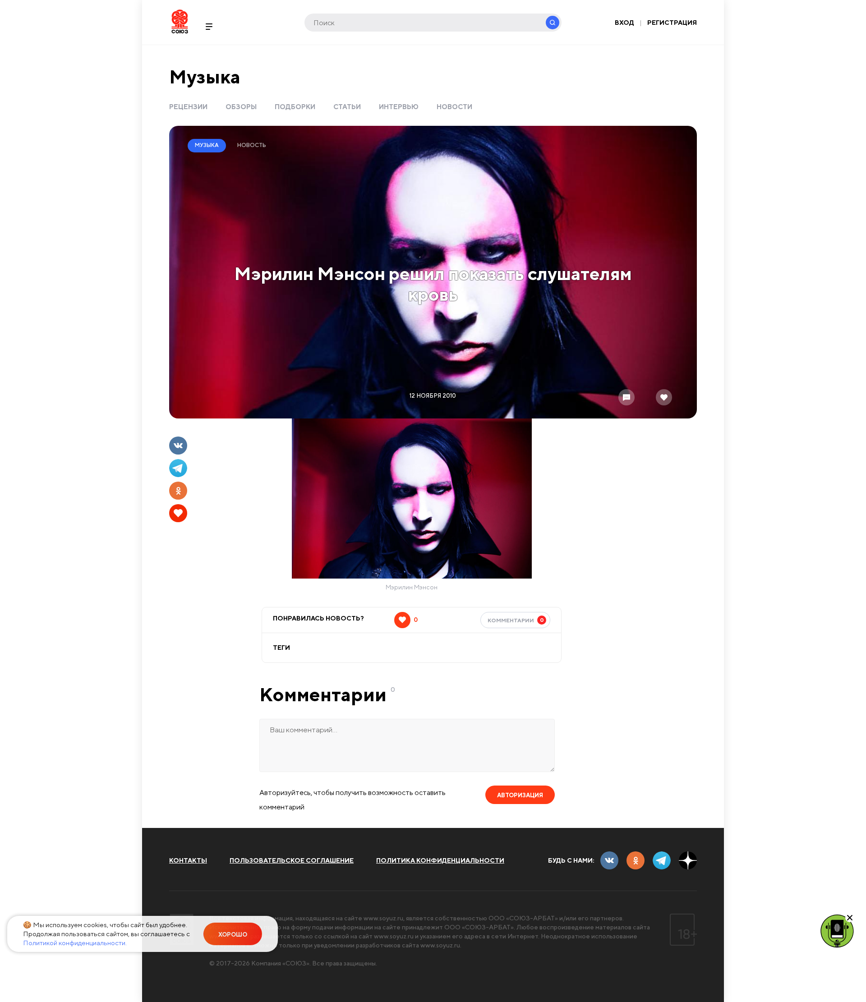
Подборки (295, 106)
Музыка (204, 76)
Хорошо (232, 934)
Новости (454, 106)
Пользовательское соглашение (292, 860)
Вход (624, 22)
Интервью (399, 106)
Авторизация (520, 795)
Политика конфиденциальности (440, 860)
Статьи (347, 106)
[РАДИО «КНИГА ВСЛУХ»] (837, 930)
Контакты (188, 860)
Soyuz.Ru (179, 21)
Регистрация (672, 22)
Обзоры (241, 106)
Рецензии (188, 106)
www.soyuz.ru (383, 918)
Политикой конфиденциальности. (75, 943)
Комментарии (516, 620)
